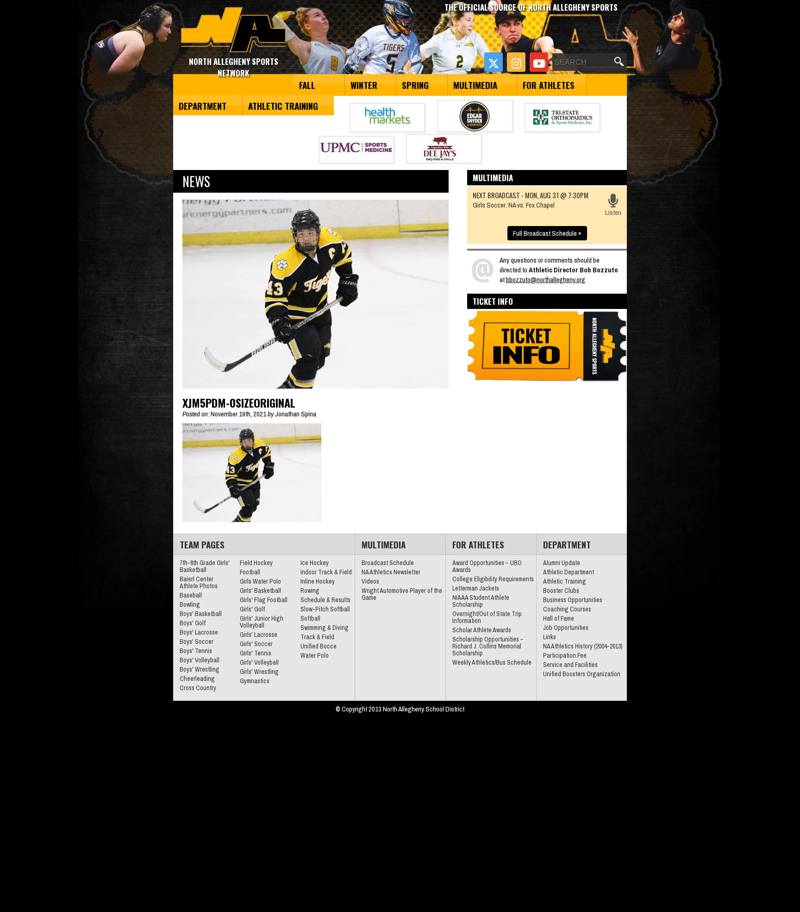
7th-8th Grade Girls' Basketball (205, 566)
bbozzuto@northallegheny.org (545, 279)
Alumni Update (561, 563)
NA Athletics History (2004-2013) (583, 646)
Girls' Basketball (260, 590)
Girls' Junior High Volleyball (261, 621)
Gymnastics (254, 681)
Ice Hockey (314, 563)
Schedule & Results (325, 600)
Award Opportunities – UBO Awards (487, 566)
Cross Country (198, 688)
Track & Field (317, 637)
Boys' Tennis (196, 651)
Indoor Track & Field (326, 572)
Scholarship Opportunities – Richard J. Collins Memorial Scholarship (488, 646)
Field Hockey (256, 563)
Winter (363, 84)
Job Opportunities (565, 627)
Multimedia (475, 84)
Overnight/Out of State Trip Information (487, 617)
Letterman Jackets (475, 588)
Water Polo (314, 655)
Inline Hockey (317, 581)
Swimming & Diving (324, 627)
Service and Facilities (570, 664)
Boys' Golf (193, 623)
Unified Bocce (318, 646)
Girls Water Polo (260, 581)
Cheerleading (197, 678)
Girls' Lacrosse (258, 634)
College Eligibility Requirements (493, 579)
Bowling (190, 604)
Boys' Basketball (201, 614)
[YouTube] (539, 62)
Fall (307, 84)
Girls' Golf (252, 609)
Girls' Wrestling (259, 671)
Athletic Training (283, 105)
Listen (613, 212)
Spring (415, 84)
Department (202, 105)
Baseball (191, 595)
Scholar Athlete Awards (481, 630)
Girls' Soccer (256, 644)
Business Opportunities (572, 600)
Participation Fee (565, 655)
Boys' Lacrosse (199, 632)
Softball (310, 618)
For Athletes (549, 84)
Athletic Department (568, 572)
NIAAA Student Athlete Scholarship (480, 601)
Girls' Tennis (255, 653)
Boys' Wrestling (199, 669)
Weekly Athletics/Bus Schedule (491, 662)
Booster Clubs (561, 590)
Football (250, 572)
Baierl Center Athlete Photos (199, 582)
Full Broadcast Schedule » (547, 233)
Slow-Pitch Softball (325, 609)
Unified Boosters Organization (581, 674)
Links (549, 637)
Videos (370, 581)
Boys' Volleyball (199, 660)
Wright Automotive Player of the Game (402, 594)
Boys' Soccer (196, 641)
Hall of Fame (558, 618)
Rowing (309, 590)
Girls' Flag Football (264, 600)
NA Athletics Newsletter (391, 572)
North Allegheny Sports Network (233, 30)
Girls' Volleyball (259, 662)
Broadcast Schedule (388, 563)
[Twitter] (493, 62)
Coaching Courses (567, 609)
